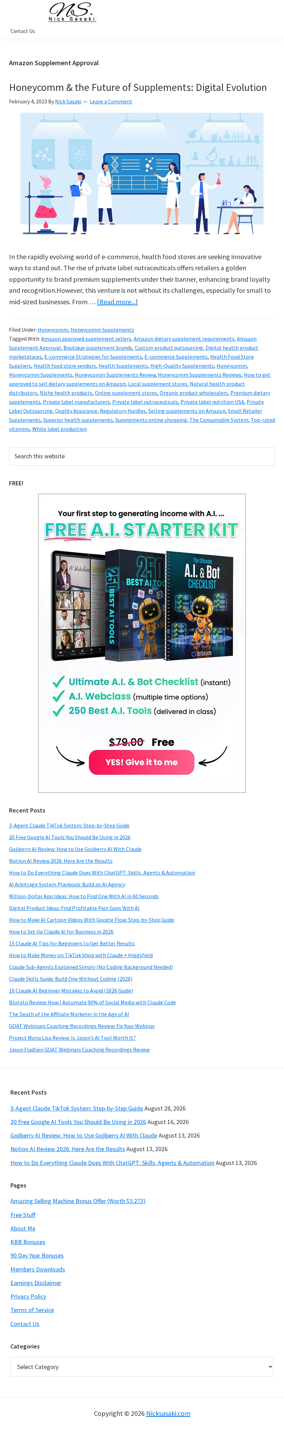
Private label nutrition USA (212, 401)
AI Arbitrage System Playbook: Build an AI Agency (67, 884)
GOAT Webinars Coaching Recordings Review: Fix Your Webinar (82, 1025)
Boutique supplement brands (97, 347)
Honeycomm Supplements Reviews (199, 374)
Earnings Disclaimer (35, 1283)
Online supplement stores (126, 392)
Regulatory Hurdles (123, 410)
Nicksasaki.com (168, 1413)
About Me (22, 1228)
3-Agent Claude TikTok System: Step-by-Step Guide (69, 825)
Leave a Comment (111, 101)
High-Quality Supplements (182, 365)
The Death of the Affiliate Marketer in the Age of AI (69, 1014)
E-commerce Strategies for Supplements (93, 356)
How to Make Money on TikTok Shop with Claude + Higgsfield (81, 955)
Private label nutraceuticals (145, 401)
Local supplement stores (157, 383)
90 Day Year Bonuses (37, 1255)
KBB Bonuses (27, 1242)
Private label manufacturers (76, 401)
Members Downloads (37, 1269)
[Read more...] (117, 301)
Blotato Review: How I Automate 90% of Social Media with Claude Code (92, 1002)
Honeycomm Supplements (102, 329)
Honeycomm (53, 329)
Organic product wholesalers (194, 392)
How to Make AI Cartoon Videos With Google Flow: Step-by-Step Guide (91, 919)
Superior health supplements (78, 419)
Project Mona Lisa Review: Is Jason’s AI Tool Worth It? (72, 1037)
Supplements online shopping (151, 419)
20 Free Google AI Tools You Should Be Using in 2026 (70, 837)
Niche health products (66, 392)
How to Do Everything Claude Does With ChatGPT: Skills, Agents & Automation (102, 872)
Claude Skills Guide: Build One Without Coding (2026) (70, 978)
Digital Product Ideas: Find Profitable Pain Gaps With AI (74, 907)
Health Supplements (123, 365)
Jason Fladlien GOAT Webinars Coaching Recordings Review (79, 1049)
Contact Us (24, 1324)
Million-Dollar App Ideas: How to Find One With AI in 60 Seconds (84, 896)
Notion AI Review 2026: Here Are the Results (61, 860)
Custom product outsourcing (169, 347)
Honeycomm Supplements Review (115, 374)
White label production (59, 428)
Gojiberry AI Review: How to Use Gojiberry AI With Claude (75, 848)
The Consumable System (218, 419)
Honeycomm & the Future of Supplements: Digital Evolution (138, 87)
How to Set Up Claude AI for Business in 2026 (61, 931)
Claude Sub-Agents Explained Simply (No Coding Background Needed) (91, 966)
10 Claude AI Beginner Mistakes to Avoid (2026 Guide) (71, 990)
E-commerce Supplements (176, 356)
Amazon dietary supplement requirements (184, 338)
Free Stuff (22, 1215)
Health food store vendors (65, 365)
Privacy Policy (28, 1296)
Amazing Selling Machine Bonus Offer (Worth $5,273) (77, 1201)
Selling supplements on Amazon (186, 410)
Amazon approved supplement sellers (86, 338)
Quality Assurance (76, 410)
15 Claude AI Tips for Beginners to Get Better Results (72, 943)
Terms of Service (32, 1310)
